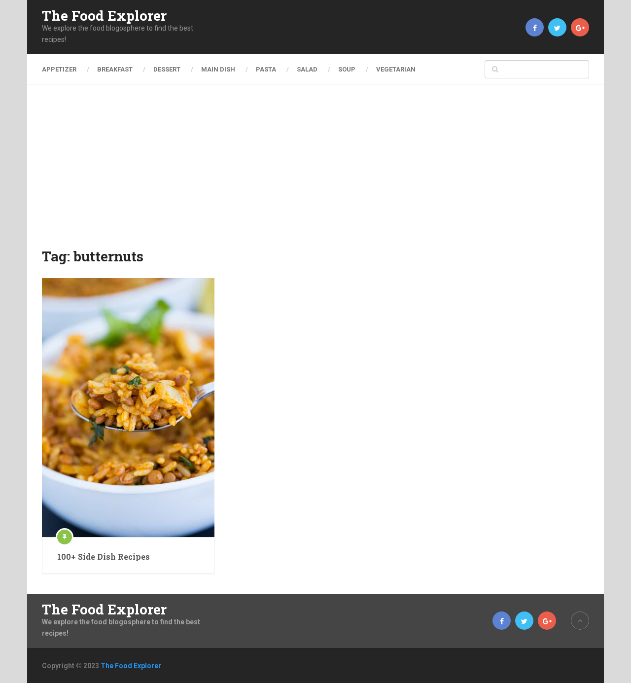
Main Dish (218, 69)
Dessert (166, 69)
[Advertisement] (315, 173)
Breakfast (115, 69)
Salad (307, 69)
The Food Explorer (104, 16)
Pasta (266, 69)
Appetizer (59, 69)
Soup (346, 69)
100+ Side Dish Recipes (103, 556)
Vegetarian (396, 69)
